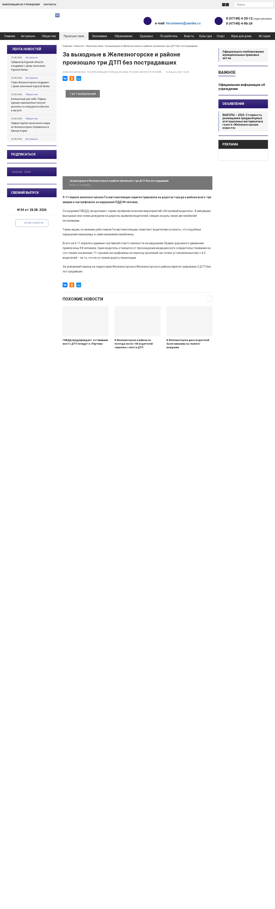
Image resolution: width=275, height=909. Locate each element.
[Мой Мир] (78, 78)
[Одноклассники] (71, 78)
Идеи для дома (241, 36)
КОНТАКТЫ (50, 4)
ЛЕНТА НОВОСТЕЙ (26, 49)
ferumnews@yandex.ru (183, 23)
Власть (189, 36)
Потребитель (169, 36)
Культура (205, 36)
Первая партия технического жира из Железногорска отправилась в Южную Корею (30, 127)
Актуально (28, 36)
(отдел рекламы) (249, 18)
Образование (123, 36)
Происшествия (74, 36)
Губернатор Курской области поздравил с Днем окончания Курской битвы (28, 66)
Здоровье (146, 36)
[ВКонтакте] (65, 78)
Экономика (99, 36)
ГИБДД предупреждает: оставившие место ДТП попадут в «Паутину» (85, 342)
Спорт (221, 36)
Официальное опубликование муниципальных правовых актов (243, 55)
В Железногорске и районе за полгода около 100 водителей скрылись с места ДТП (134, 344)
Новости (79, 46)
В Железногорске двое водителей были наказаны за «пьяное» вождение (187, 344)
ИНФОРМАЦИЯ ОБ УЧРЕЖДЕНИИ (21, 4)
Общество (49, 36)
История (264, 36)
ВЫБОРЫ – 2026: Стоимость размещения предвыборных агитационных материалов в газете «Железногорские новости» (242, 121)
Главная (9, 36)
